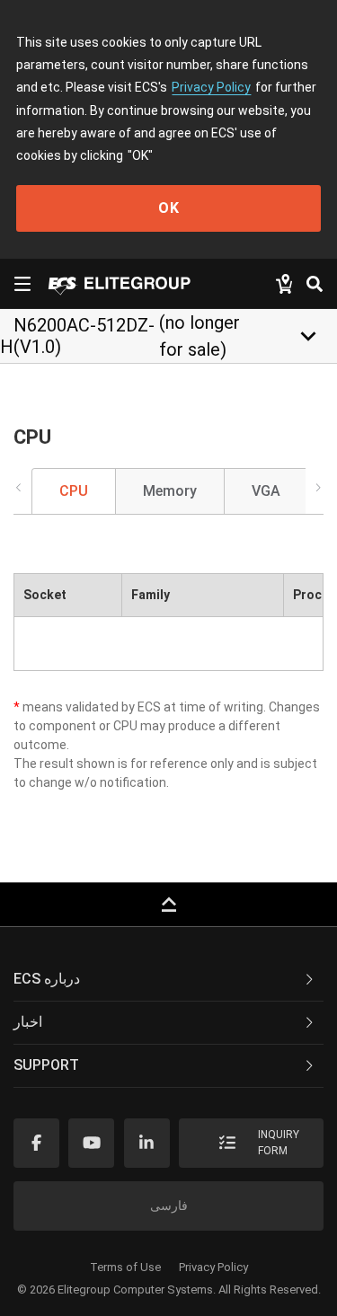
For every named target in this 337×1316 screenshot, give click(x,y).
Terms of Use (125, 1267)
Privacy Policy (211, 87)
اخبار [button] (27, 1021)
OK (169, 207)
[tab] (168, 980)
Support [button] (46, 1064)
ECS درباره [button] (46, 978)
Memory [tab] (170, 490)
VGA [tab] (266, 490)
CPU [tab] (73, 490)
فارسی (169, 1205)
